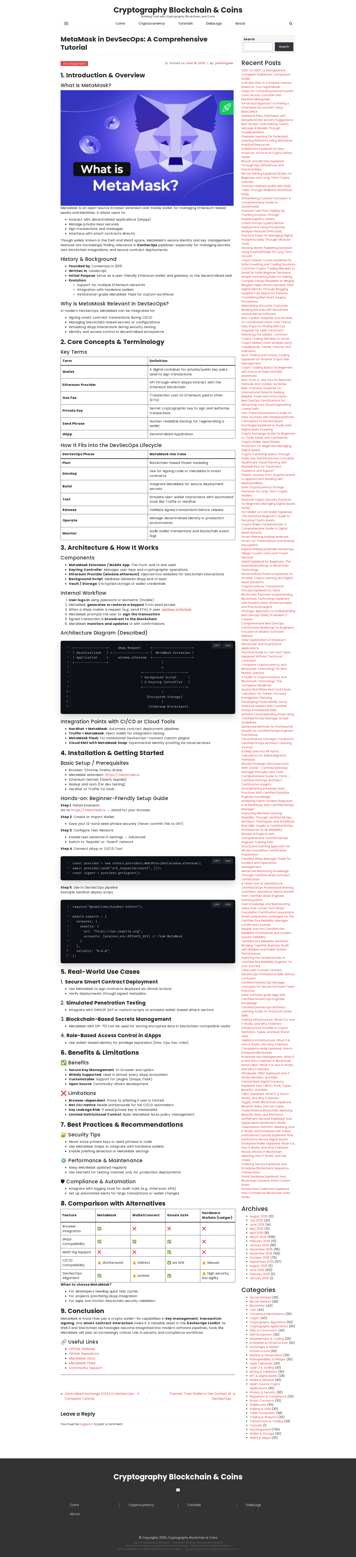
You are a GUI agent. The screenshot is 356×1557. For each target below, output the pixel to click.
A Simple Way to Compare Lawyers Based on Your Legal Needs (266, 85)
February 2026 (260, 1241)
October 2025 (259, 1258)
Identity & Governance (266, 1355)
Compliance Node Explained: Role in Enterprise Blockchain (266, 1050)
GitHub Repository (84, 1353)
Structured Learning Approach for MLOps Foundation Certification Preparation (265, 850)
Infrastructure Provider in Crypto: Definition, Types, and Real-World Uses (265, 1032)
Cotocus (178, 1549)
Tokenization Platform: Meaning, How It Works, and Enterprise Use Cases (267, 1129)
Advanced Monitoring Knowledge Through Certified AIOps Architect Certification (265, 875)
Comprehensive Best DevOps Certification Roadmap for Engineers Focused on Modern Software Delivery (267, 629)
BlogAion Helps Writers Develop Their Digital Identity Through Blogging (267, 287)
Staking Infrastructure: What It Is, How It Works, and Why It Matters (268, 1022)
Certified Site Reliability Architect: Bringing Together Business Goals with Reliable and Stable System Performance (265, 947)
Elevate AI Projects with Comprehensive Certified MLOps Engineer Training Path (264, 838)
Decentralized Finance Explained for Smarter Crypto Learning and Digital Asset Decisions (267, 578)
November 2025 (261, 1253)
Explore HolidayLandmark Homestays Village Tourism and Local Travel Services (267, 553)
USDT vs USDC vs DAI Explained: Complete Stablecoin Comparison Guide (266, 74)
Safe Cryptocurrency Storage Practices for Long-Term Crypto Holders (264, 491)
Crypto (255, 1318)
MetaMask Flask (82, 1363)
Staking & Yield (260, 1409)
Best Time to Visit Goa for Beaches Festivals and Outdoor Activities (266, 382)
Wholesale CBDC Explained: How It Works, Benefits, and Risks (265, 1075)
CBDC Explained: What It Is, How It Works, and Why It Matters (265, 1096)
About (240, 23)
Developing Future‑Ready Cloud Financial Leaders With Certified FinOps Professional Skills (264, 706)
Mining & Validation (263, 1372)
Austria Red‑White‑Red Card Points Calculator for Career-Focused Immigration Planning (266, 693)
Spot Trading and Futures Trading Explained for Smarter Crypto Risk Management (265, 359)
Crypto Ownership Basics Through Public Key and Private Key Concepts (267, 456)
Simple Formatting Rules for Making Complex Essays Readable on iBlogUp (267, 279)
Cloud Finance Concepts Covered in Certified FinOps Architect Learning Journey (267, 743)
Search (249, 39)
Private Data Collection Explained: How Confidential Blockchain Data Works (265, 1193)
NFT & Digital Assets (264, 1376)
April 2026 (256, 1233)
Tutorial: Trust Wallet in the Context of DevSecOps (200, 1396)
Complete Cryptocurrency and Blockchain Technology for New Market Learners (264, 669)
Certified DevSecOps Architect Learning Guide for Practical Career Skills (266, 1011)
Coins (120, 23)
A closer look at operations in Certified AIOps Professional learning (267, 885)
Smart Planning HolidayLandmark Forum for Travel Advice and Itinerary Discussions (268, 541)
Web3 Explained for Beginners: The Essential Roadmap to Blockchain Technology (266, 565)
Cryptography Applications (269, 1326)
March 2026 (258, 1237)
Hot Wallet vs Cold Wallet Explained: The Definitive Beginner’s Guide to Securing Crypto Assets (266, 516)
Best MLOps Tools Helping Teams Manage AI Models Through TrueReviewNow (265, 128)
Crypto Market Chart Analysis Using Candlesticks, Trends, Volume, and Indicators (266, 347)
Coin (253, 1310)
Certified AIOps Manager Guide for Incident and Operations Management (266, 863)
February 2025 (260, 1274)
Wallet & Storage (262, 1434)
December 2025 (261, 1249)
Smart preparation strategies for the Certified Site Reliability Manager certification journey (267, 920)
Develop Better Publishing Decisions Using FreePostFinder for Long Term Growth (266, 252)
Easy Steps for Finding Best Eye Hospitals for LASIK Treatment (263, 328)
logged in (86, 1424)
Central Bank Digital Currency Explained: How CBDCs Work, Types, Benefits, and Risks (266, 1085)
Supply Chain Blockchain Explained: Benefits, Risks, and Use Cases (266, 1104)
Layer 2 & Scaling (262, 1367)
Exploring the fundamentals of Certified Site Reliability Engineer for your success (266, 962)
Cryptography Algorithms (268, 1322)
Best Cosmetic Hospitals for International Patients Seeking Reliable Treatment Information (264, 392)
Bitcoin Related (260, 1301)
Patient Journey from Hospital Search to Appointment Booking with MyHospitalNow (268, 479)
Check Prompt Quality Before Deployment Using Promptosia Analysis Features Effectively (263, 227)
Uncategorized (74, 63)
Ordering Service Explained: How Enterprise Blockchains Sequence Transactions (265, 1168)
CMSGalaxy (164, 1542)
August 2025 (258, 1266)
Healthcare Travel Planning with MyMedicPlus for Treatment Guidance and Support (264, 466)
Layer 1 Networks (261, 1363)
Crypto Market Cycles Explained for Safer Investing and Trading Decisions (268, 262)
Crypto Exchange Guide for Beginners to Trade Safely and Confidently (268, 436)
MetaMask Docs (82, 1358)
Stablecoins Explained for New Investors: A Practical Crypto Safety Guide (266, 153)
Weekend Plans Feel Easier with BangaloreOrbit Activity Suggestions (267, 118)
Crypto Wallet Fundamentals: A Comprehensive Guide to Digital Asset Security (264, 528)
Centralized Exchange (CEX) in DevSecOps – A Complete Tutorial (102, 1396)
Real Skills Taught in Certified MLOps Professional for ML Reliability (267, 828)
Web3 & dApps (260, 1438)
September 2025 (262, 1262)
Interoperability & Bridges (268, 1359)
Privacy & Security (263, 1392)
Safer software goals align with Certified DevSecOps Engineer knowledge (263, 999)
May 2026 (256, 1229)
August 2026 (259, 1216)
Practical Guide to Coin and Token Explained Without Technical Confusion (266, 656)
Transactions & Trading (266, 1421)
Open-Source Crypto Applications (265, 1386)
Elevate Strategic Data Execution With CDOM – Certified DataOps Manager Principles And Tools (265, 768)
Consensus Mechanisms (267, 1314)
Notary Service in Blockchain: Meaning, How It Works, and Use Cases (263, 1156)
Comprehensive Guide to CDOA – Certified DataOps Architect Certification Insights (265, 780)
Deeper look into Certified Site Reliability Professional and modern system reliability (266, 933)
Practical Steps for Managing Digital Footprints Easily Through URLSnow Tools (267, 239)
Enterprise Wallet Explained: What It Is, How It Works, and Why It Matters (268, 1145)
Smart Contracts (262, 1401)
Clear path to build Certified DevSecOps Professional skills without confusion (268, 974)
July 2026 (256, 1220)
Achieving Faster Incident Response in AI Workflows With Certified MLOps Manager (267, 805)
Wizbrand (183, 1545)
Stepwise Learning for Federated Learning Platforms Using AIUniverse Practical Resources (266, 140)
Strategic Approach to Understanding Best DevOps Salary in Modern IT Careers (268, 615)
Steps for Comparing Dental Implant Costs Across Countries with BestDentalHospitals (267, 95)
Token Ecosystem (262, 1413)
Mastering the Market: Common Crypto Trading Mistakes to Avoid (265, 336)
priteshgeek (224, 63)
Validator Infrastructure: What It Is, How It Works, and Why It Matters (265, 1042)
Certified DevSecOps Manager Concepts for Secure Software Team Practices (268, 986)
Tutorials (185, 23)
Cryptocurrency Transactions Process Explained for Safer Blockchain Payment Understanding (267, 590)
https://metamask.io (122, 774)
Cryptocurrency (151, 23)
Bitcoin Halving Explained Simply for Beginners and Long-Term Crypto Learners (266, 177)
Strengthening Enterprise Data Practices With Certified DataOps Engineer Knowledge (265, 792)
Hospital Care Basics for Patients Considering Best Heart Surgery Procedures (264, 297)
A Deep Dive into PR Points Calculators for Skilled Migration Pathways (264, 755)
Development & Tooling (267, 1339)
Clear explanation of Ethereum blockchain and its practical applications (263, 644)
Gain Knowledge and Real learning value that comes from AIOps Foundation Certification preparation (267, 908)
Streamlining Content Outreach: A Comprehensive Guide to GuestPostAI (266, 202)
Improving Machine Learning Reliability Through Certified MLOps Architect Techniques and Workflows (267, 817)
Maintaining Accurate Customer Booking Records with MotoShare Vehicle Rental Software (264, 310)
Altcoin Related (260, 1297)
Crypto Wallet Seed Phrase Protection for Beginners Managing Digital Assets (266, 446)
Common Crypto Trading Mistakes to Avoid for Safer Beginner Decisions (268, 270)
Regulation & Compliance (268, 1396)
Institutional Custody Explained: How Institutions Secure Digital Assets (267, 1137)
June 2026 (257, 1224)
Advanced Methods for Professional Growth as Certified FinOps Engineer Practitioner (267, 731)
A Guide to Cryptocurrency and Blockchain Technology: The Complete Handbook (264, 681)
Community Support (86, 1367)
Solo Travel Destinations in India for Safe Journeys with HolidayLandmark (267, 415)
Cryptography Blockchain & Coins (178, 10)
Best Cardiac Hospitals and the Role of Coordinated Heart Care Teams (266, 320)
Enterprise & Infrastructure (269, 1343)
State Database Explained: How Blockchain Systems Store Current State (265, 1180)
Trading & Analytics (264, 1417)
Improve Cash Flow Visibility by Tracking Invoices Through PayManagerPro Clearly (263, 215)
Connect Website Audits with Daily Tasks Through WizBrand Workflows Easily (266, 190)
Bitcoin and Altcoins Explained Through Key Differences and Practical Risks (262, 165)
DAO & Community (264, 1330)
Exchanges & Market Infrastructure (264, 1349)
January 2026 (259, 1245)
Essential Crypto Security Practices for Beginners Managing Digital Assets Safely (268, 504)
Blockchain (257, 1306)
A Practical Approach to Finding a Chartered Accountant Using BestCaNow (265, 107)
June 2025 (257, 1270)
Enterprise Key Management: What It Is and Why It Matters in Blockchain (267, 1059)
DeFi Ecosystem (261, 1334)
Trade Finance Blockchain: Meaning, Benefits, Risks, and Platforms (267, 1112)
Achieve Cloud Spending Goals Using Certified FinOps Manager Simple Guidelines (267, 718)
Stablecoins (258, 1405)
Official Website (82, 1349)
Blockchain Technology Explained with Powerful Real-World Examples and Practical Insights (266, 603)
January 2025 (259, 1278)
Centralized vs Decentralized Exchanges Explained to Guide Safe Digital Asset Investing (266, 425)
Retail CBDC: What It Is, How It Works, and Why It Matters (267, 1067)
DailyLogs (214, 23)
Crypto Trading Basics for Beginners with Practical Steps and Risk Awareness (267, 371)
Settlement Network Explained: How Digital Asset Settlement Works (266, 1121)
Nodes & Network (262, 1380)
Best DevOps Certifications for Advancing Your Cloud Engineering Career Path (266, 404)
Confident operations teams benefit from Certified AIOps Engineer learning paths (267, 896)
